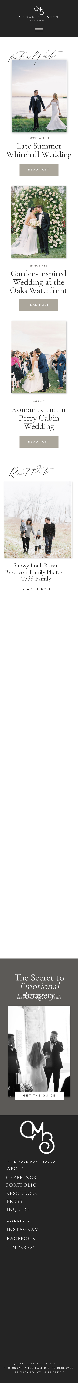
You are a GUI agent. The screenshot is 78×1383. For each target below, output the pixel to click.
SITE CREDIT (55, 1372)
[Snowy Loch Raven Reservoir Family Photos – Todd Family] (38, 519)
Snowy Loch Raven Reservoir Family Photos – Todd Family (36, 572)
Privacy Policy (28, 1372)
